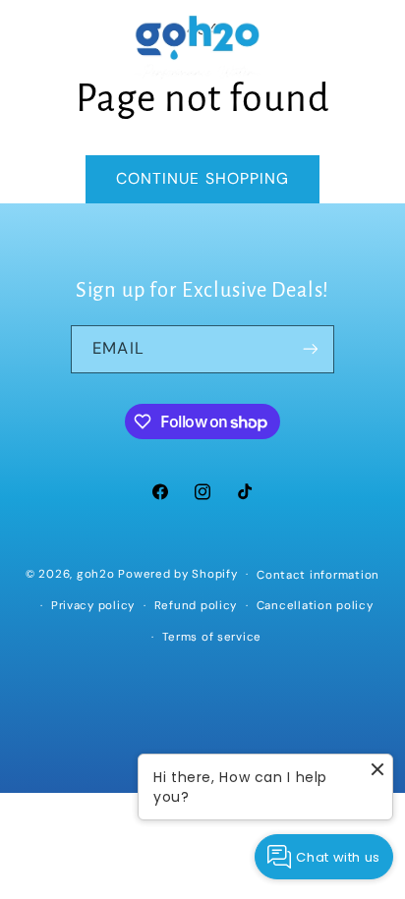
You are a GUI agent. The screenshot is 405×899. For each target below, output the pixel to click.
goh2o (96, 574)
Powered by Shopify (177, 574)
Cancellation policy (315, 605)
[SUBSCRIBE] (309, 349)
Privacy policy (93, 605)
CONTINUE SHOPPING (202, 178)
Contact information (318, 575)
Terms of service (211, 637)
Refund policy (196, 605)
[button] (41, 47)
